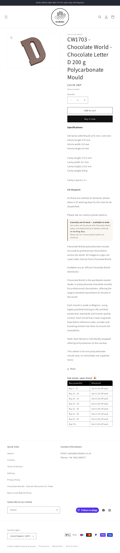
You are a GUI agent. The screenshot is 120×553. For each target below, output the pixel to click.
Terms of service (72, 546)
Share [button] (73, 368)
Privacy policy (44, 546)
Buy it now (90, 119)
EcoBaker (16, 546)
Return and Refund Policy (19, 493)
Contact (11, 460)
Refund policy (57, 546)
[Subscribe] (56, 510)
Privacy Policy (13, 479)
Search (10, 453)
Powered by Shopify (28, 546)
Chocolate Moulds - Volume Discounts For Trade (30, 486)
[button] (6, 17)
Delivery (11, 473)
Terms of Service (15, 466)
